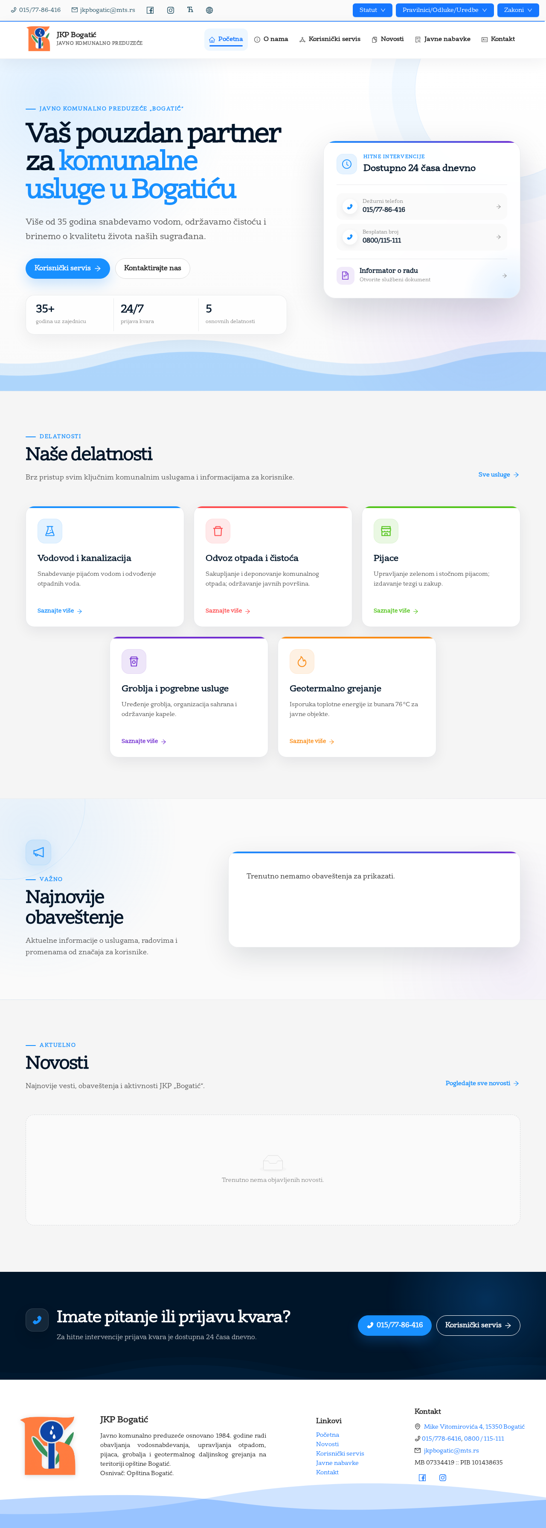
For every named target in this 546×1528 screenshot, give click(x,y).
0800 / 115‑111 (484, 1439)
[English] (209, 10)
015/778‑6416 (441, 1439)
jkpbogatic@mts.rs (451, 1451)
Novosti (327, 1444)
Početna (327, 1435)
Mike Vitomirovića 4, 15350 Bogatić (474, 1427)
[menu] (338, 40)
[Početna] (48, 1446)
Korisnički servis (340, 1454)
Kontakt (327, 1473)
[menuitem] (226, 40)
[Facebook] (150, 10)
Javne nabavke (337, 1463)
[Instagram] (170, 10)
